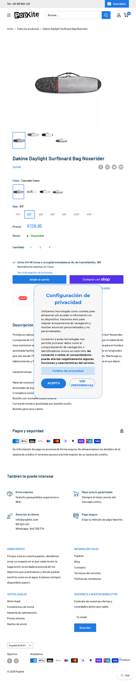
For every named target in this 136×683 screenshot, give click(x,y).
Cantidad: (19, 247)
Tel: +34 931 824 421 (18, 3)
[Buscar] (106, 15)
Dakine (17, 167)
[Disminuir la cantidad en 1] (31, 247)
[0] (126, 15)
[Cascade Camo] (18, 191)
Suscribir (85, 627)
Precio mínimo (16, 618)
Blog (77, 561)
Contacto (80, 567)
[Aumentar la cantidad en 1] (49, 247)
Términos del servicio (87, 573)
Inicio (10, 28)
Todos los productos (28, 28)
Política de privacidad (68, 371)
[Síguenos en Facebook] (9, 660)
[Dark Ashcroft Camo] (31, 192)
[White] (44, 191)
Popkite (79, 555)
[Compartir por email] (120, 167)
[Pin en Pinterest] (107, 167)
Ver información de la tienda (35, 272)
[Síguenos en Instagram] (16, 660)
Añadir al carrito (39, 279)
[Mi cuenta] (119, 15)
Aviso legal (13, 601)
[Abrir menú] (9, 15)
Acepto (53, 383)
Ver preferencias (82, 383)
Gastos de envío (17, 624)
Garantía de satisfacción (22, 612)
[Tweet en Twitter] (114, 167)
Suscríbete (119, 3)
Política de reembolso (87, 578)
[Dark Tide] (57, 191)
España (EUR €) (17, 645)
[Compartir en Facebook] (100, 167)
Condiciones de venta (20, 606)
